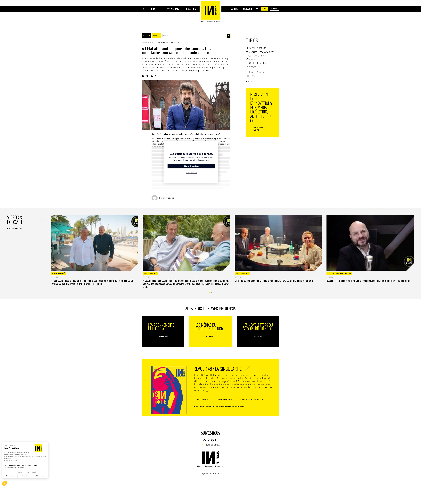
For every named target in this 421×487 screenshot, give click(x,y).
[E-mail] (156, 76)
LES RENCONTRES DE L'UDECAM (339, 273)
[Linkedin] (152, 76)
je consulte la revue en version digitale (228, 406)
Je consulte (210, 336)
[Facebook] (143, 76)
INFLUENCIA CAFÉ (58, 273)
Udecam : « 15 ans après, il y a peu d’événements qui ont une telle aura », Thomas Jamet (368, 280)
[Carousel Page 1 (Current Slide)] (209, 292)
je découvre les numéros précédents (252, 399)
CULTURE (156, 36)
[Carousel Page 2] (211, 292)
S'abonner (265, 9)
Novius (216, 473)
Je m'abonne (163, 336)
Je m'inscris (258, 336)
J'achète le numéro (202, 399)
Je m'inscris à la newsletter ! (258, 129)
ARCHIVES (146, 36)
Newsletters (191, 8)
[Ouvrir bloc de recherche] (143, 8)
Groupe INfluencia (172, 8)
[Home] (210, 11)
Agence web (207, 473)
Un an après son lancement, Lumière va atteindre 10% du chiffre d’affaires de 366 (274, 280)
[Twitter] (147, 76)
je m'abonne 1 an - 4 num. (224, 399)
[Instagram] (212, 440)
